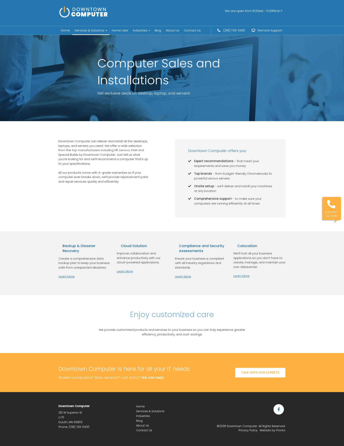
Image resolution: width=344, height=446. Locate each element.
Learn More (67, 276)
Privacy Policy (248, 430)
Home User (120, 30)
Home (65, 30)
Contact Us (192, 30)
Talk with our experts (260, 372)
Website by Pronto (272, 430)
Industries (140, 30)
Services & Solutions (90, 30)
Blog (158, 30)
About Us (172, 30)
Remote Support (269, 30)
